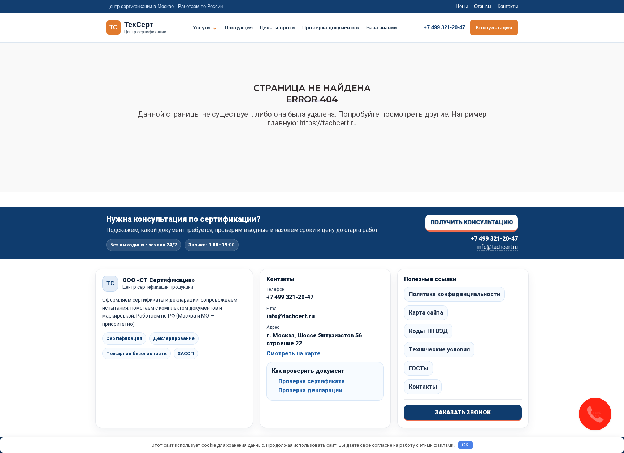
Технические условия (439, 349)
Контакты (508, 6)
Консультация (494, 27)
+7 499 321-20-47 (444, 27)
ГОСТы (418, 368)
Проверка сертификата (311, 381)
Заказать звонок (463, 412)
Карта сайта (426, 312)
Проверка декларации (310, 390)
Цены (462, 6)
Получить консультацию (471, 222)
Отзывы (482, 6)
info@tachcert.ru (497, 246)
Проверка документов (330, 27)
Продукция (239, 27)
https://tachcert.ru (328, 122)
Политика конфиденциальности (454, 294)
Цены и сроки (277, 27)
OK (465, 445)
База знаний (381, 27)
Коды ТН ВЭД (428, 331)
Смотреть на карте (293, 353)
